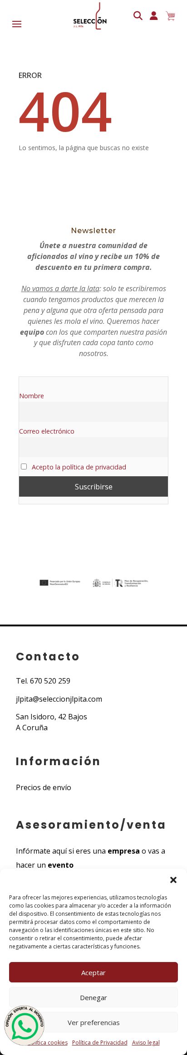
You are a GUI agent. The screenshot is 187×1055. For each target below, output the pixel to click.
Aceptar (93, 972)
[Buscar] (138, 15)
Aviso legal (146, 1042)
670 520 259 (50, 681)
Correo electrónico (46, 431)
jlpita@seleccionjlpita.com (59, 699)
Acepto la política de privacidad (78, 467)
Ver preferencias (94, 1022)
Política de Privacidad (100, 1042)
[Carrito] (170, 16)
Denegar (93, 997)
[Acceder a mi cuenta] (154, 15)
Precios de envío (43, 787)
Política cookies (48, 1042)
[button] (173, 879)
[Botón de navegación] (89, 16)
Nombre (31, 395)
